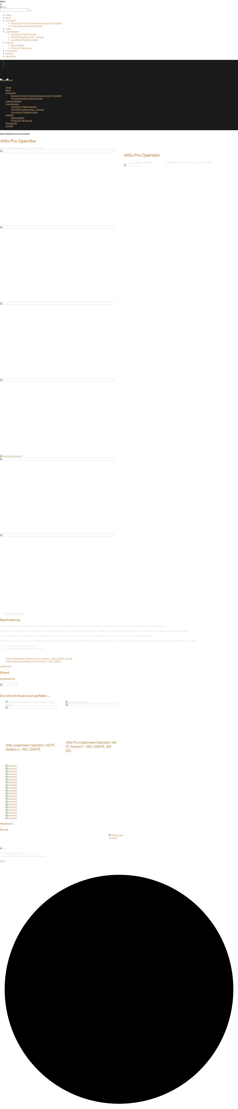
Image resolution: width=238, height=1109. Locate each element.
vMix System (206, 162)
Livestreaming (12, 31)
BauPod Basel (17, 45)
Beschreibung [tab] (12, 613)
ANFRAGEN (6, 666)
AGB (2, 861)
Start (2, 148)
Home (8, 15)
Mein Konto (11, 56)
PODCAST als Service (21, 48)
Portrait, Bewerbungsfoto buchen (27, 26)
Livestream (171, 162)
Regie (190, 162)
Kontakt (9, 53)
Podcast (9, 42)
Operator (182, 162)
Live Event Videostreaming (24, 34)
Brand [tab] (21, 613)
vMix (196, 162)
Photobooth (11, 50)
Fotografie (11, 20)
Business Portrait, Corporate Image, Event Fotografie (36, 23)
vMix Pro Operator (15, 148)
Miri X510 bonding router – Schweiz (27, 37)
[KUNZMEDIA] (132, 165)
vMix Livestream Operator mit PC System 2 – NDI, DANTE (33, 661)
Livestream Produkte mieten (24, 39)
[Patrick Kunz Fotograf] (119, 836)
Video (8, 28)
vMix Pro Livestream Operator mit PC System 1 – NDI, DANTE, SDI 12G (39, 658)
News (8, 17)
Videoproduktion (13, 101)
